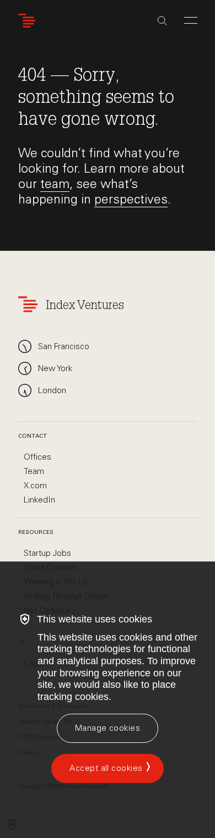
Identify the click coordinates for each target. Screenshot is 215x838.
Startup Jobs (47, 553)
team (54, 183)
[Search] (162, 21)
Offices (37, 457)
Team (34, 471)
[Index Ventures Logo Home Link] (29, 21)
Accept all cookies (105, 768)
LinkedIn (39, 500)
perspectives (131, 199)
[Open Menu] (190, 20)
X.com (35, 485)
